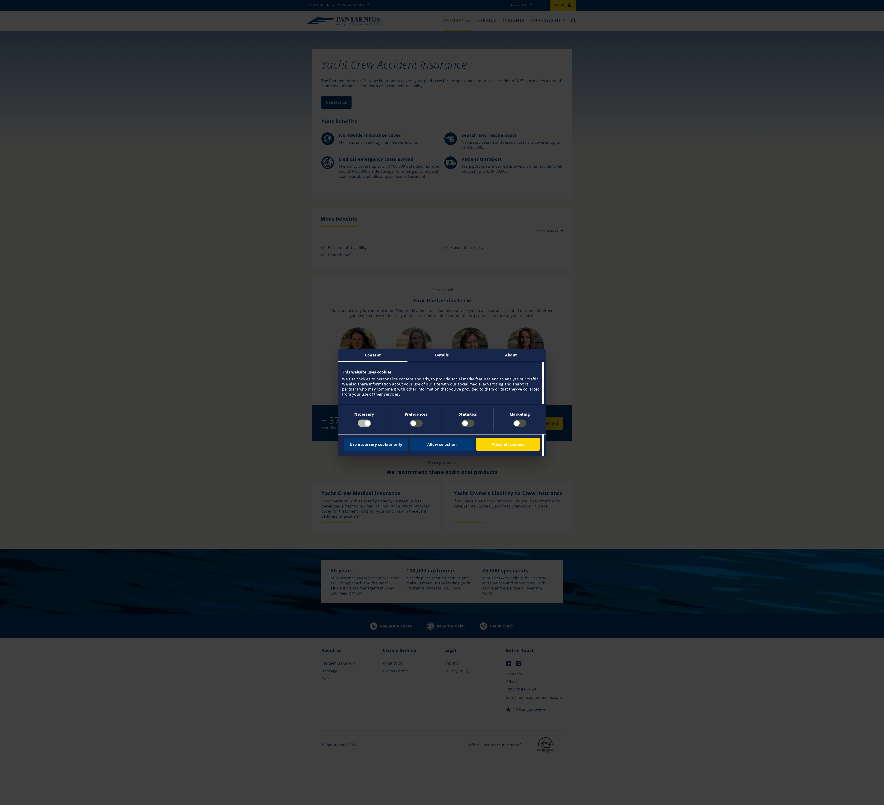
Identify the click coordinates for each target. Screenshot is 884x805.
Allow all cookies (508, 444)
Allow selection (442, 444)
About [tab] (511, 355)
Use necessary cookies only (376, 444)
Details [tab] (442, 355)
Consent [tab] (373, 355)
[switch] (416, 423)
